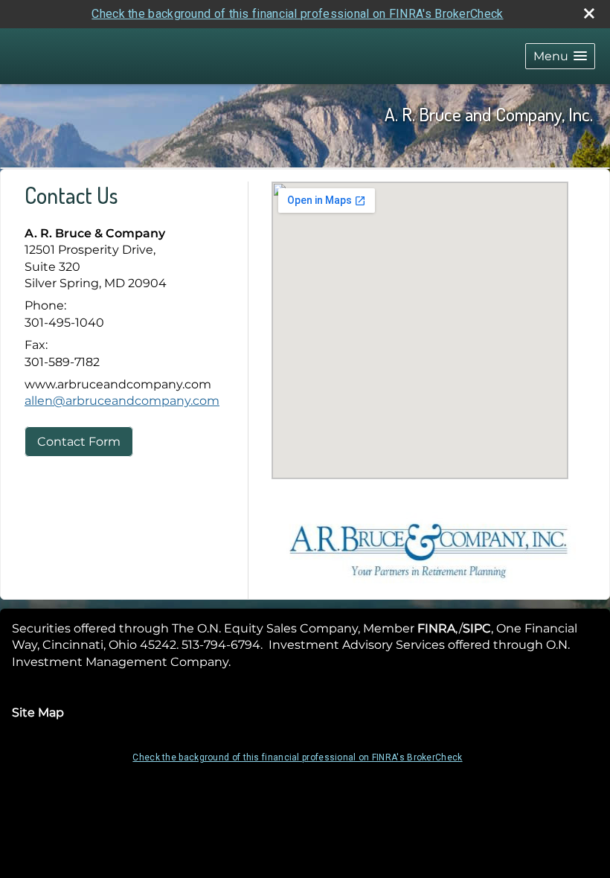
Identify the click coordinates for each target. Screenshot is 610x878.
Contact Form (79, 442)
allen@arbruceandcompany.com (122, 401)
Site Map (38, 712)
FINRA (436, 628)
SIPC (477, 628)
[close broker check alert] (589, 13)
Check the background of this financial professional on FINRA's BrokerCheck (297, 14)
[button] (560, 56)
